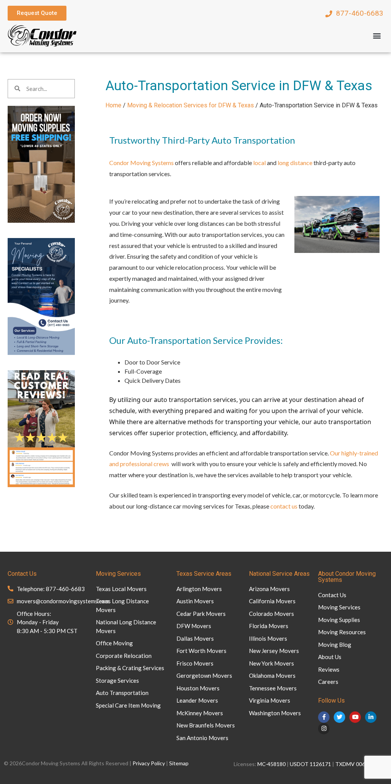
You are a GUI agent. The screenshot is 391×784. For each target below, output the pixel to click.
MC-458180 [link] (271, 764)
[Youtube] (355, 717)
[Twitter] (339, 717)
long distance (295, 162)
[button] (377, 35)
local (259, 162)
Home (113, 105)
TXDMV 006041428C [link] (361, 764)
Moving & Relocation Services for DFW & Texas (190, 105)
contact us (283, 506)
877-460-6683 (359, 13)
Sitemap (179, 763)
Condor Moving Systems (141, 162)
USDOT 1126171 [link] (310, 764)
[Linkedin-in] (370, 717)
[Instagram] (324, 728)
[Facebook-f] (324, 717)
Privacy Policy (148, 763)
